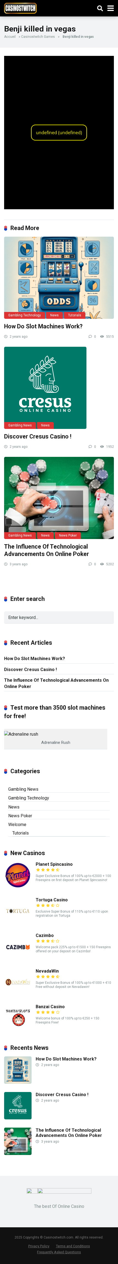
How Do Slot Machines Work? (43, 326)
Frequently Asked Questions (59, 1252)
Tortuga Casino (52, 899)
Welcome (17, 824)
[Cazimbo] (18, 958)
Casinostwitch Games (38, 37)
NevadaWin (47, 971)
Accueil (10, 37)
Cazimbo (45, 935)
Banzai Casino (50, 1006)
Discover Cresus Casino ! (37, 436)
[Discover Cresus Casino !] (59, 388)
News (54, 315)
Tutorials (74, 315)
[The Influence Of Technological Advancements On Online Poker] (59, 498)
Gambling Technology (24, 315)
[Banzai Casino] (18, 1030)
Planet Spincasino (54, 864)
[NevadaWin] (18, 994)
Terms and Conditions (73, 1246)
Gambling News (20, 425)
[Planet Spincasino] (18, 887)
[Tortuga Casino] (18, 923)
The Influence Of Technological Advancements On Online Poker (46, 550)
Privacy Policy (38, 1246)
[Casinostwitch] (20, 7)
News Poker (68, 535)
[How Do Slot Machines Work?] (59, 278)
